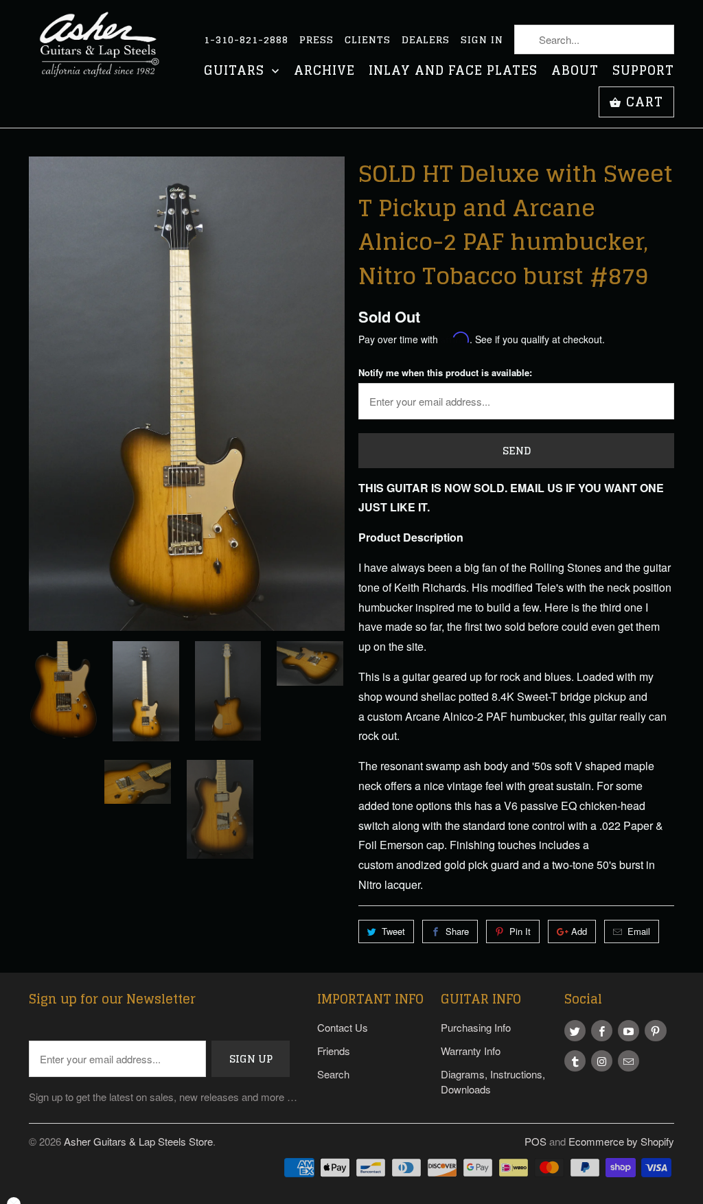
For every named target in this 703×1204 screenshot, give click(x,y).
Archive (324, 71)
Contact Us (342, 1027)
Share (457, 931)
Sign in (482, 39)
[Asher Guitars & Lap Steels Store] (104, 52)
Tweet (393, 931)
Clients (368, 39)
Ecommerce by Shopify (621, 1141)
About (575, 71)
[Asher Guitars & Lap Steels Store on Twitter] (575, 1030)
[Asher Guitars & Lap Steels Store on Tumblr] (575, 1061)
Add (579, 931)
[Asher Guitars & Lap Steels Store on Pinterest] (655, 1030)
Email (638, 931)
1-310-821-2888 (246, 39)
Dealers (426, 39)
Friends (333, 1050)
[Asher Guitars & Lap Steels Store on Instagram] (601, 1061)
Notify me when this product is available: (445, 372)
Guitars (236, 71)
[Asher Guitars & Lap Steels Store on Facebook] (601, 1030)
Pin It (520, 931)
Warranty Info (470, 1050)
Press (316, 39)
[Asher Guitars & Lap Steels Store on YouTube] (628, 1030)
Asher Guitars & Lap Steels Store (138, 1141)
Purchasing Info (476, 1027)
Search (333, 1074)
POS (535, 1141)
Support (643, 71)
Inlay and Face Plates (453, 71)
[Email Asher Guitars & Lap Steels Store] (628, 1061)
